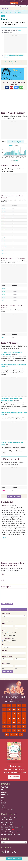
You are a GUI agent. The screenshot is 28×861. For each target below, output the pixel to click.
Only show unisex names (9, 635)
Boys (10, 633)
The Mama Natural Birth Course (10, 834)
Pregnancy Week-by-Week (9, 817)
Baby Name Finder (6, 820)
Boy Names (11, 679)
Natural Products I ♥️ (7, 829)
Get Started (3, 10)
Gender (4, 631)
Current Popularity (8, 638)
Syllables (6, 664)
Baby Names (5, 8)
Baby (2, 790)
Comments (14, 63)
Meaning (4, 650)
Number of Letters (7, 656)
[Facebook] (5, 852)
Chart (4, 142)
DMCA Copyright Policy (7, 810)
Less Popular (7, 642)
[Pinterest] (15, 852)
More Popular (12, 640)
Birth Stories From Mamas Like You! (12, 827)
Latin (19, 30)
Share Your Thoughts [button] (14, 496)
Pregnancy (4, 787)
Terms (3, 807)
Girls (15, 633)
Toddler (4, 792)
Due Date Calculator (7, 824)
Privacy (3, 805)
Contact (3, 803)
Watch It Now (14, 3)
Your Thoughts (6, 587)
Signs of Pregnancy (7, 822)
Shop (2, 797)
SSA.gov (16, 160)
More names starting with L (13, 858)
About (3, 801)
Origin (3, 645)
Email (2, 580)
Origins (19, 12)
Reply (4, 537)
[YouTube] (2, 852)
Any (5, 633)
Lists (15, 12)
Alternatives (17, 61)
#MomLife (4, 795)
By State (20, 142)
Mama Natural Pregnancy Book (10, 832)
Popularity (11, 61)
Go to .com (20, 5)
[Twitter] (8, 852)
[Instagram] (12, 852)
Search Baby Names (7, 671)
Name (2, 574)
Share (6, 61)
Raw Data (11, 142)
